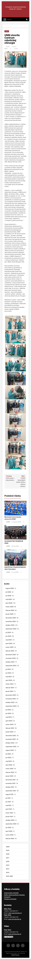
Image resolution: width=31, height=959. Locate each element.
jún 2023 (8, 713)
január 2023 (9, 732)
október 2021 (10, 787)
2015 (7, 865)
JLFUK (8, 46)
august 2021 (10, 794)
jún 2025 (8, 636)
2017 (7, 858)
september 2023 (11, 706)
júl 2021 (8, 798)
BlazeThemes (15, 955)
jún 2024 (8, 673)
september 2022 (11, 746)
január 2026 (9, 614)
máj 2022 (9, 761)
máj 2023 (9, 717)
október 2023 (10, 702)
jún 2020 (8, 827)
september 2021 (11, 791)
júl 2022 (8, 754)
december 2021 (11, 780)
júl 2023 (8, 710)
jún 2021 (8, 802)
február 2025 (10, 651)
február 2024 (10, 687)
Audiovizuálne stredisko (11, 893)
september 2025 (11, 629)
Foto (6, 31)
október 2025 (10, 625)
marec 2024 (9, 684)
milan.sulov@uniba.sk (15, 913)
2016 (7, 861)
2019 (7, 850)
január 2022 (9, 776)
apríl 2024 (9, 680)
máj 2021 (8, 805)
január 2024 (9, 691)
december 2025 (11, 618)
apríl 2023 (9, 721)
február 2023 (10, 728)
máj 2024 (9, 676)
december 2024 (11, 654)
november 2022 (11, 739)
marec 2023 (9, 724)
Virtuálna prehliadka (10, 899)
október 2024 (10, 662)
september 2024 (11, 665)
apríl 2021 (9, 809)
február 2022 (10, 772)
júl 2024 (8, 669)
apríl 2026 (9, 603)
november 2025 (11, 621)
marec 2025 (9, 647)
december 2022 (11, 735)
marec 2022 (9, 768)
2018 (7, 854)
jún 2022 (8, 757)
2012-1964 (9, 876)
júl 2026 (8, 592)
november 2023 (11, 699)
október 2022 (10, 743)
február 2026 (10, 610)
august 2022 (10, 750)
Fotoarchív (7, 897)
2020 (7, 847)
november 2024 (11, 658)
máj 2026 (9, 599)
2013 (7, 872)
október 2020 (10, 820)
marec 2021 (9, 813)
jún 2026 (8, 595)
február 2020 (10, 838)
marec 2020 (9, 835)
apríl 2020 (9, 831)
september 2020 (11, 824)
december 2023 (11, 695)
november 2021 (11, 783)
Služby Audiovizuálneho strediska (14, 895)
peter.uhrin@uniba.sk (14, 919)
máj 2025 (9, 640)
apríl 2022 (9, 765)
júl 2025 (8, 632)
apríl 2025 (9, 643)
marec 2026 (9, 607)
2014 (7, 869)
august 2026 (10, 588)
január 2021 (9, 816)
